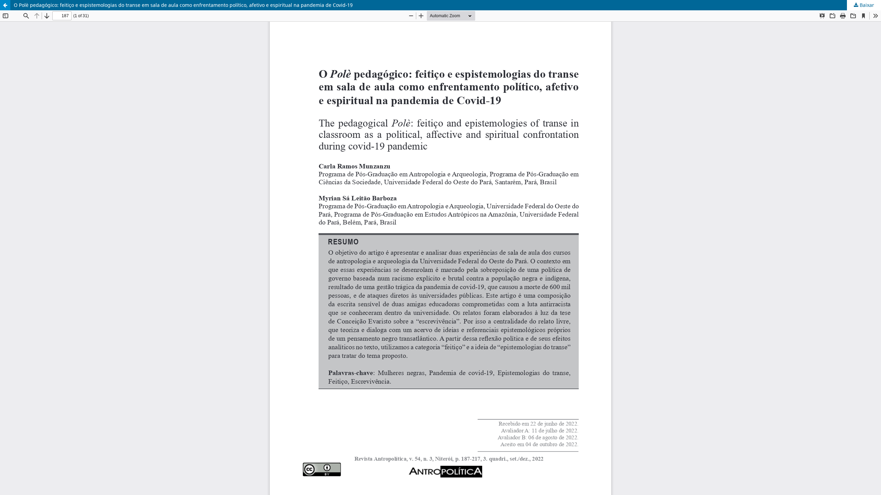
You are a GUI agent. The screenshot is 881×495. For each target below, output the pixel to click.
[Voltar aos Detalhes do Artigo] (5, 5)
